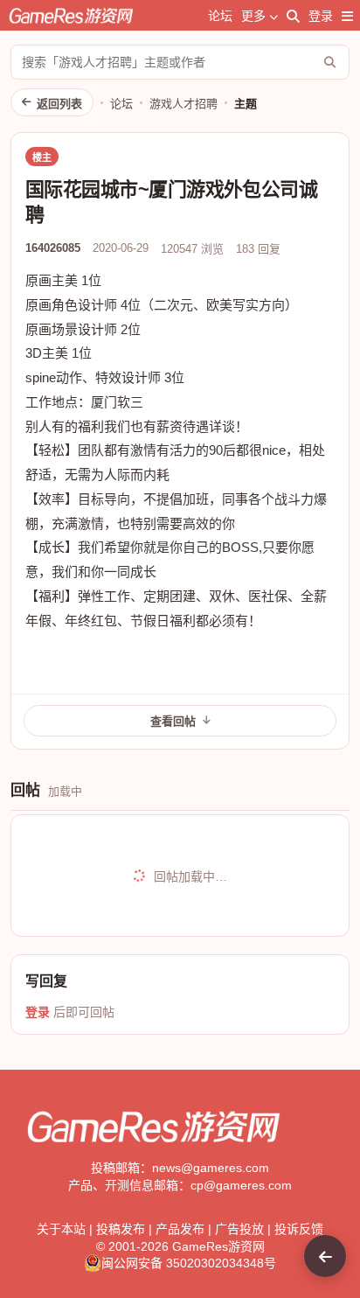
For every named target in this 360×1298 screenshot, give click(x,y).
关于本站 (61, 1229)
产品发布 (180, 1229)
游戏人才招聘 (183, 103)
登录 (320, 16)
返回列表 (59, 103)
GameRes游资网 (218, 1246)
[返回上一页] (325, 1256)
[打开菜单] (347, 15)
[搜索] (293, 15)
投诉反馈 (298, 1229)
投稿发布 (120, 1229)
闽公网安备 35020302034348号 (188, 1263)
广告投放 (239, 1229)
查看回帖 (173, 721)
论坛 (220, 16)
